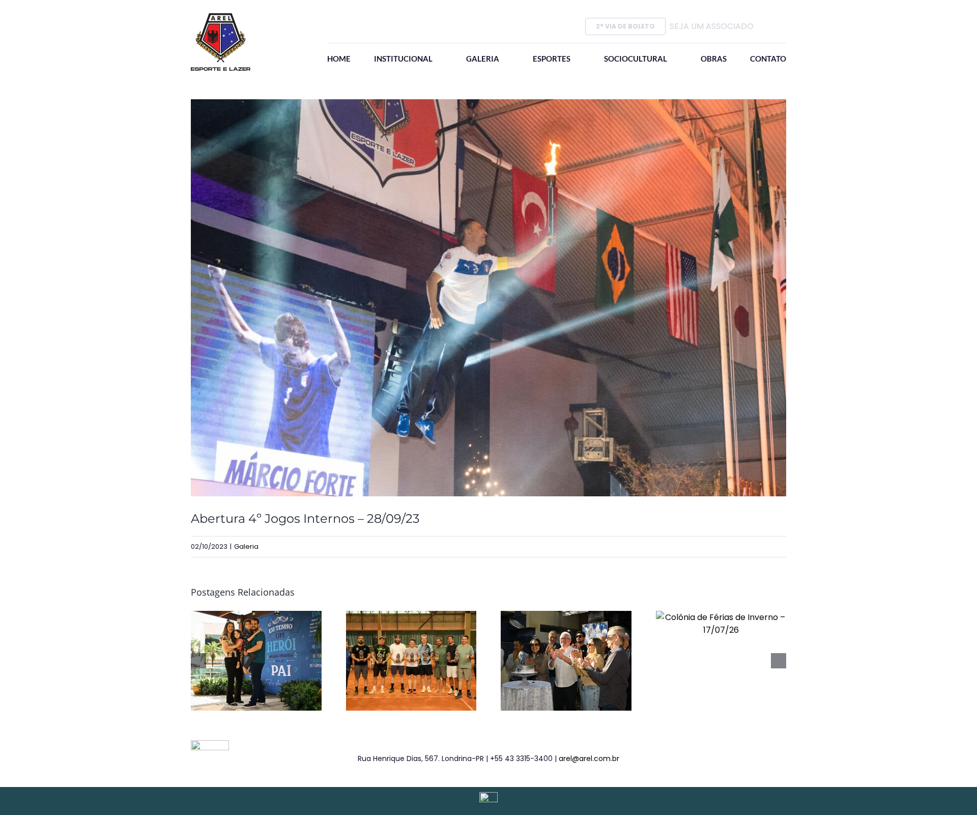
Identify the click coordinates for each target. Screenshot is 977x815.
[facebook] (720, 758)
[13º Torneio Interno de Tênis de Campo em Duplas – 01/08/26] (411, 617)
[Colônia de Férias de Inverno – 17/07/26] (721, 617)
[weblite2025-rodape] (488, 796)
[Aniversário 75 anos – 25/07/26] (566, 617)
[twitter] (736, 758)
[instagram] (753, 758)
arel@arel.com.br (589, 758)
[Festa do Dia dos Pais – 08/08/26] (256, 617)
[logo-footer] (210, 744)
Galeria (246, 546)
